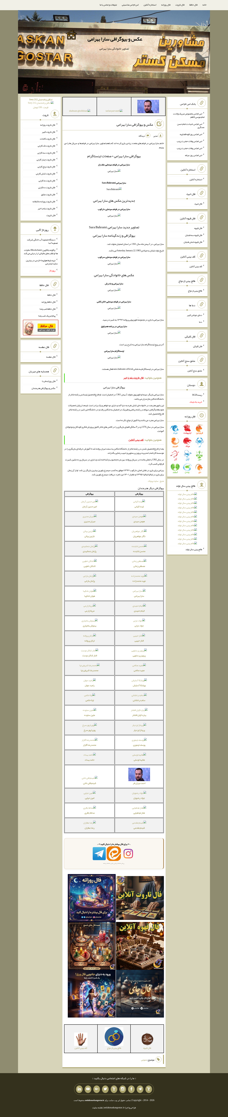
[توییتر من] (105, 1089)
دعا (200, 322)
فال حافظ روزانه (48, 302)
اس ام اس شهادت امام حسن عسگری (190, 125)
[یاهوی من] (148, 1089)
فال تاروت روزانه (47, 124)
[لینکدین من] (79, 1089)
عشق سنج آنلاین (194, 370)
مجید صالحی (139, 670)
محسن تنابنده (139, 551)
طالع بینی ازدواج (195, 290)
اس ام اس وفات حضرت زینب (189, 141)
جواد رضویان (139, 798)
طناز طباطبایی (139, 812)
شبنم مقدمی (139, 827)
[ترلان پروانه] (114, 111)
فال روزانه (165, 4)
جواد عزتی (139, 625)
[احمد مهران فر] (148, 107)
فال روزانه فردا (48, 381)
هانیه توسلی (139, 759)
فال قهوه (198, 228)
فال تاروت (179, 4)
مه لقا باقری (89, 812)
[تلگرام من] (140, 1089)
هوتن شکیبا (89, 596)
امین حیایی (89, 798)
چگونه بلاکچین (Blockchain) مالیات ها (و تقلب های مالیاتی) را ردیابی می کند (41, 252)
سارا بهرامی (139, 596)
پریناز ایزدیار (139, 730)
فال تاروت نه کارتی (47, 180)
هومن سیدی (139, 521)
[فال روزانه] (92, 898)
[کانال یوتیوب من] (88, 1089)
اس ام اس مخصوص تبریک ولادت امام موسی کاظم (188, 115)
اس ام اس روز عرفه (193, 155)
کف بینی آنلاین (195, 266)
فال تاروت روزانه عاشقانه (44, 201)
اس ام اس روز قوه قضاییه (191, 134)
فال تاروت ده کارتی (46, 187)
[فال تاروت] (140, 898)
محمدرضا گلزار (89, 745)
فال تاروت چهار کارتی (46, 159)
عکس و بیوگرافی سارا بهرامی (115, 39)
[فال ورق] (92, 994)
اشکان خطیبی (89, 566)
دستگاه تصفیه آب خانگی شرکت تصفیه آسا (42, 241)
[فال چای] (140, 994)
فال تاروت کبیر (48, 131)
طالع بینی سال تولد (193, 549)
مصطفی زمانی (139, 566)
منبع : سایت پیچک (156, 481)
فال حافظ (193, 4)
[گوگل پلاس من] (96, 1089)
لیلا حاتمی (89, 700)
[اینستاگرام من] (122, 1089)
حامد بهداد (89, 759)
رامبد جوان (89, 685)
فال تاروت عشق (48, 194)
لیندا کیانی (139, 506)
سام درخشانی (139, 700)
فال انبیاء (198, 203)
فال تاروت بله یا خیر (46, 208)
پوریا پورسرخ (89, 730)
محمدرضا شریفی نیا (89, 670)
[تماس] (114, 1089)
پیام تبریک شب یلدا (46, 315)
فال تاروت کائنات (47, 138)
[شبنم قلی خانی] (79, 111)
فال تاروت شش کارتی (45, 173)
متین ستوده (89, 715)
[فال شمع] (92, 946)
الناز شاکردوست (89, 655)
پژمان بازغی (89, 581)
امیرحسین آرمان (89, 506)
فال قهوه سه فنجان (193, 235)
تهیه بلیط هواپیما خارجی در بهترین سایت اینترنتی (42, 262)
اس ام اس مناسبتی (130, 4)
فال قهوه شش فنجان (193, 242)
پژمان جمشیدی (89, 551)
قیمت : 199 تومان (40, 103)
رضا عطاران (89, 827)
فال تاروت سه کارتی (46, 152)
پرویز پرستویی (139, 655)
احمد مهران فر (139, 783)
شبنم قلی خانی (89, 783)
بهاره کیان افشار (139, 715)
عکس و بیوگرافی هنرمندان (43, 388)
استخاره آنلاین (150, 4)
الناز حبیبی (139, 640)
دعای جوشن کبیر (194, 315)
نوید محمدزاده (139, 581)
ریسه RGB (197, 394)
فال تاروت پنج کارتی (46, 166)
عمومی (144, 1059)
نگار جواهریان (139, 536)
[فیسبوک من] (131, 1089)
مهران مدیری (89, 521)
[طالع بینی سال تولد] (187, 520)
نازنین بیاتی (89, 536)
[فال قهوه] (140, 946)
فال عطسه (50, 356)
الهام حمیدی (139, 610)
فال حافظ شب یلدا (47, 308)
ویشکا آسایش (139, 685)
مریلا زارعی (89, 610)
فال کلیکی (197, 346)
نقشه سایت (97, 1107)
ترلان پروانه (89, 640)
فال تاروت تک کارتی (46, 145)
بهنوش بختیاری (89, 625)
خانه (204, 4)
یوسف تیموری (139, 745)
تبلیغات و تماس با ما (108, 4)
